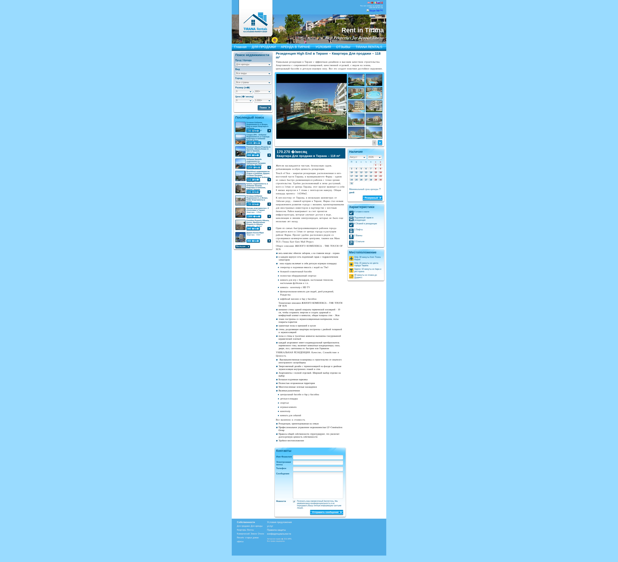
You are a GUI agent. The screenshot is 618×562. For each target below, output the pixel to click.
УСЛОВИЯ (323, 47)
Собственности (246, 522)
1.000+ (258, 100)
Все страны (242, 82)
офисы (240, 541)
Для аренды (242, 64)
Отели (261, 534)
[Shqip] (372, 3)
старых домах (252, 537)
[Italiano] (375, 3)
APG (290, 539)
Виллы (250, 530)
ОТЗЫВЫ (343, 47)
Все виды (241, 73)
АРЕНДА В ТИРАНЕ (295, 47)
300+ (257, 91)
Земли (254, 534)
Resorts (240, 537)
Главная (240, 47)
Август (353, 157)
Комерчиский (243, 534)
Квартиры (241, 530)
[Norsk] (381, 3)
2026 (371, 157)
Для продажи (243, 526)
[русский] (378, 3)
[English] (368, 3)
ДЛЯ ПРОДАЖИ (264, 47)
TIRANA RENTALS (369, 47)
